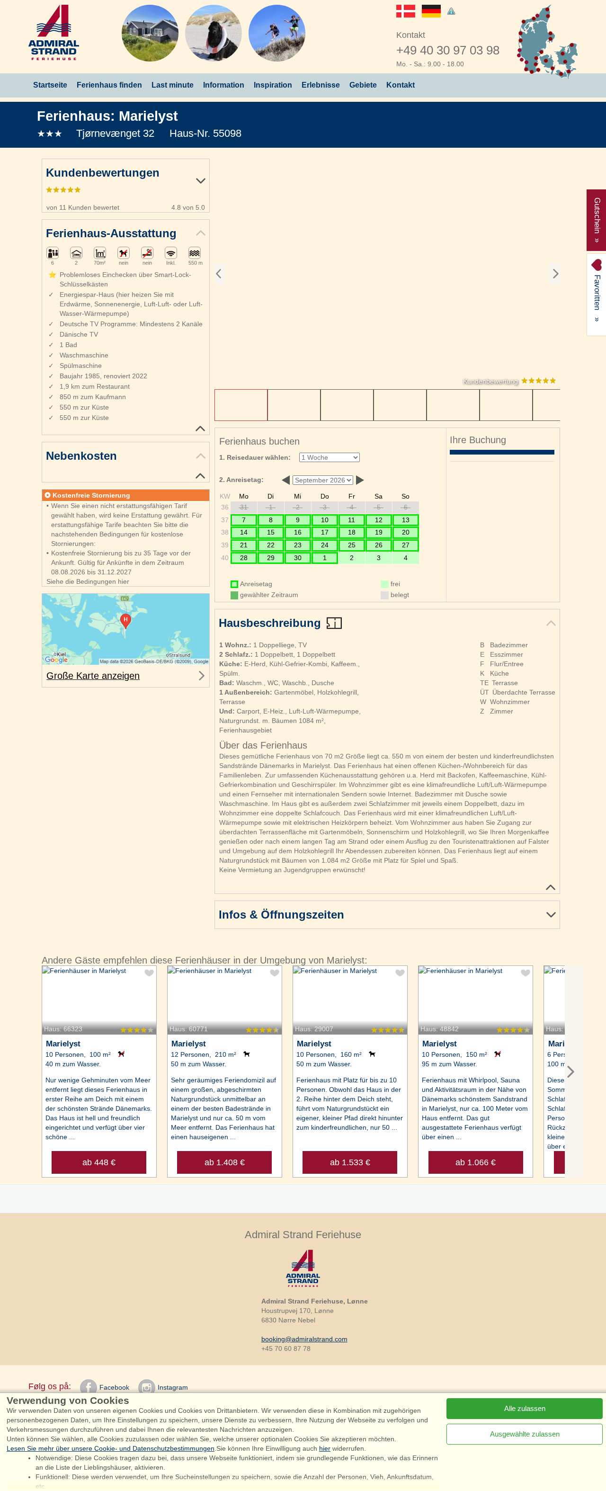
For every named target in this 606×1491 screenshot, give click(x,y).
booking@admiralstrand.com (304, 1339)
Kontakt (400, 85)
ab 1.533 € (350, 1162)
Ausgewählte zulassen (525, 1434)
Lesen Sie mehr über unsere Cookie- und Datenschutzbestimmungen (110, 1448)
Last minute (173, 85)
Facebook (114, 1387)
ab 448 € (99, 1162)
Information (223, 85)
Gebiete (363, 85)
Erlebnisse (321, 85)
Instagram (173, 1387)
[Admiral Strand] (53, 32)
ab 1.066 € (475, 1162)
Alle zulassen (524, 1408)
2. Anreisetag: (241, 479)
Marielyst (148, 116)
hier (324, 1448)
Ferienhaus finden (109, 85)
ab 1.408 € (225, 1162)
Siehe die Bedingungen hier (87, 581)
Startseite (50, 85)
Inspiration (273, 85)
